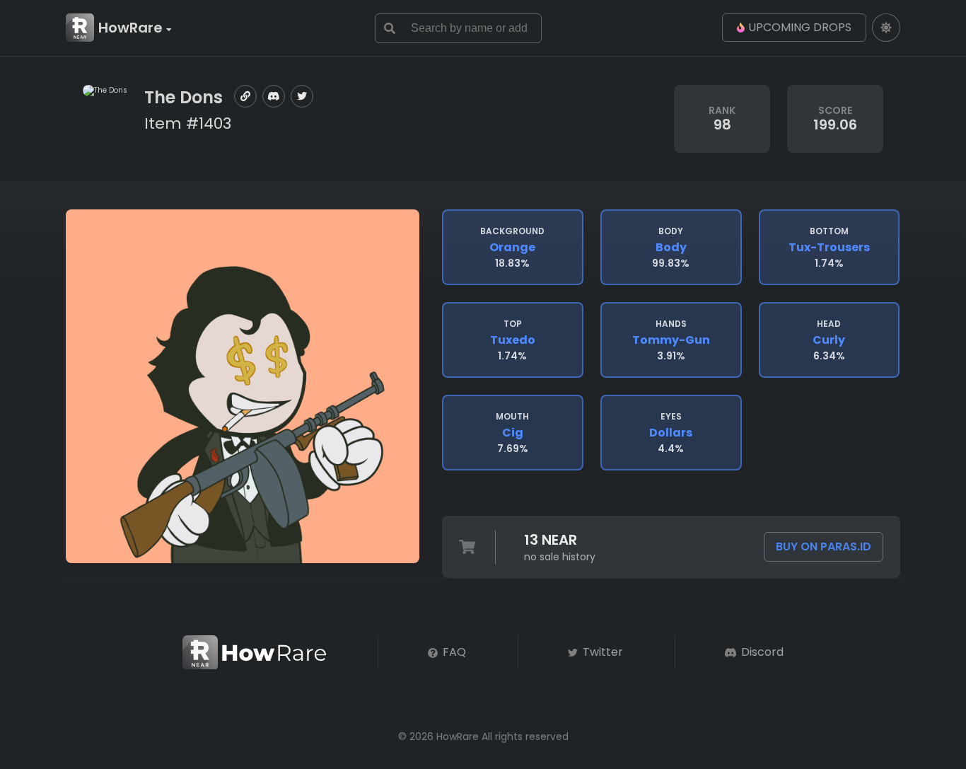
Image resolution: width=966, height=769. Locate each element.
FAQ (453, 652)
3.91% (671, 340)
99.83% (670, 247)
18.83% (512, 247)
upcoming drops (799, 27)
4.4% (670, 433)
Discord (761, 652)
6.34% (829, 340)
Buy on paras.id (823, 546)
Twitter (601, 652)
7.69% (512, 433)
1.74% (829, 247)
